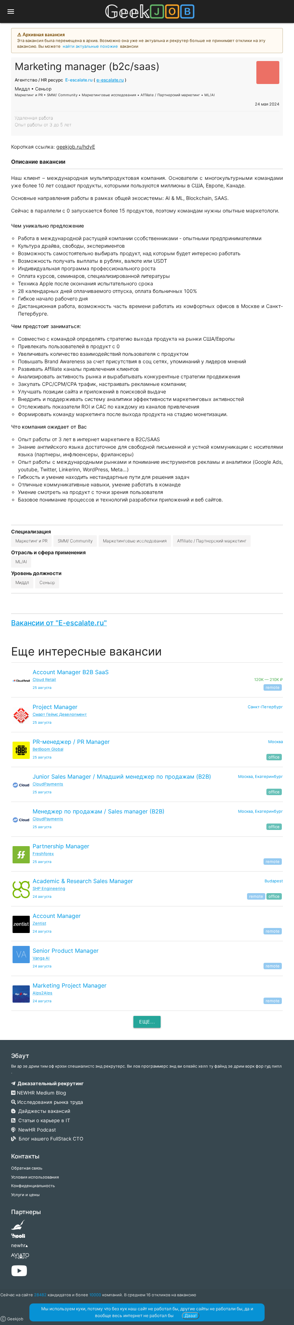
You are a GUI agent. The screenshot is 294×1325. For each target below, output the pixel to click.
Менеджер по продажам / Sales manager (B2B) (99, 811)
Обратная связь (26, 1168)
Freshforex (43, 853)
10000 (95, 1294)
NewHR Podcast (35, 1130)
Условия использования (35, 1177)
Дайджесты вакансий (42, 1111)
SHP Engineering (49, 888)
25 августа (42, 688)
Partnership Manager (61, 846)
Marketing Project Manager (69, 985)
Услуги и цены (25, 1194)
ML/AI (21, 561)
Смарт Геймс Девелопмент (60, 714)
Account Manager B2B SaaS (71, 672)
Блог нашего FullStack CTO (49, 1139)
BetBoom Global (48, 749)
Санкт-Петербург (265, 706)
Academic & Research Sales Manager (83, 881)
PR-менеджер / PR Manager (71, 741)
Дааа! (190, 1315)
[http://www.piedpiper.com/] (18, 1227)
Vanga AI (41, 958)
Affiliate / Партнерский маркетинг (211, 540)
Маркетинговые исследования (135, 540)
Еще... (147, 1022)
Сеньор (47, 582)
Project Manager (55, 706)
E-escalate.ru (79, 80)
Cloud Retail (44, 679)
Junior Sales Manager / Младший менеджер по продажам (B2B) (122, 776)
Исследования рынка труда (49, 1102)
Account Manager (57, 915)
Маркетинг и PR (31, 540)
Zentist (39, 923)
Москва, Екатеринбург (260, 776)
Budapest (274, 880)
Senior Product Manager (66, 950)
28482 (40, 1294)
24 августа (42, 897)
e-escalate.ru (110, 80)
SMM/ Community (75, 540)
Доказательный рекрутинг (49, 1083)
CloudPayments (48, 784)
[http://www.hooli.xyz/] (18, 1238)
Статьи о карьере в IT (42, 1120)
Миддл (22, 582)
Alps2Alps (42, 992)
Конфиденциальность (33, 1185)
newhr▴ (19, 1245)
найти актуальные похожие (90, 46)
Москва (275, 741)
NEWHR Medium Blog (40, 1093)
